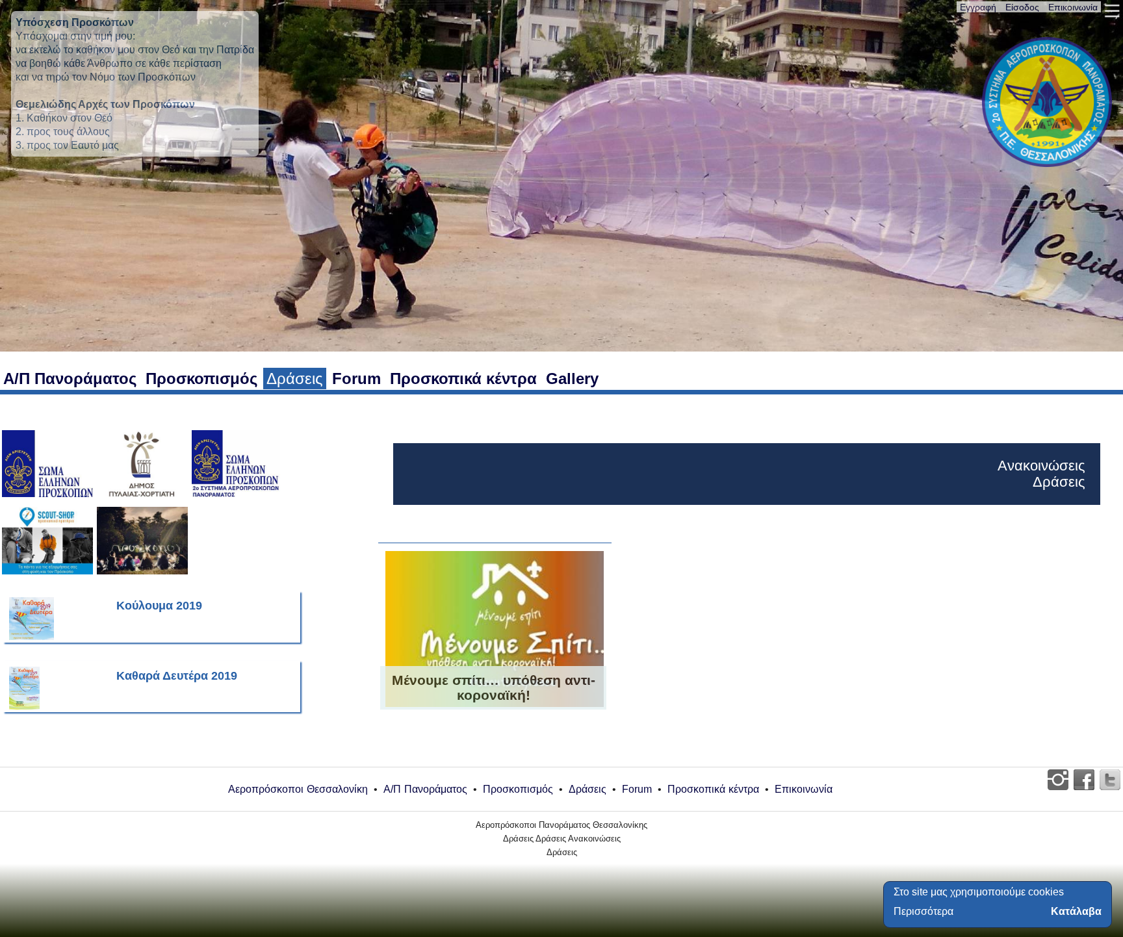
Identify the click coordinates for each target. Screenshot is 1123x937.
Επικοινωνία (1073, 7)
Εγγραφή (978, 7)
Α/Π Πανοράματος (69, 378)
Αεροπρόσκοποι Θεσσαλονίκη (298, 789)
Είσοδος (1022, 7)
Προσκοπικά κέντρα (463, 378)
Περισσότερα (923, 911)
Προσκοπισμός (201, 378)
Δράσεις (294, 378)
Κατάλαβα (1076, 911)
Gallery (572, 378)
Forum (356, 378)
